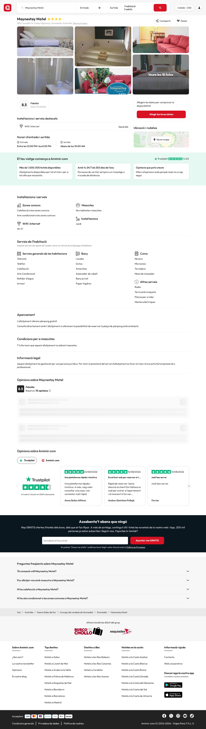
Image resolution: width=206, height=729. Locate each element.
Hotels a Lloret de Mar (56, 663)
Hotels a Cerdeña (93, 669)
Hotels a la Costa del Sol (134, 689)
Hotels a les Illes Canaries (97, 663)
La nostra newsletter (23, 663)
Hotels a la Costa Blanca (134, 663)
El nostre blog (19, 676)
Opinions (17, 669)
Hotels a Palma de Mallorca (59, 676)
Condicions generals (23, 723)
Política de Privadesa (136, 547)
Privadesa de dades (48, 723)
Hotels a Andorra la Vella (57, 669)
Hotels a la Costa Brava (134, 669)
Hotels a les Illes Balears (97, 657)
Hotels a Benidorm (54, 689)
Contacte (169, 657)
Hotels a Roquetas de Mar (58, 682)
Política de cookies (74, 723)
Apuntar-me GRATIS (147, 540)
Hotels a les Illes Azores (96, 676)
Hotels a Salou (52, 657)
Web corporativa (173, 663)
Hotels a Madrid (52, 702)
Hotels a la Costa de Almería (137, 695)
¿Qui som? (17, 657)
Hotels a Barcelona (54, 695)
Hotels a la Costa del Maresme (138, 682)
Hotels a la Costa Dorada (135, 676)
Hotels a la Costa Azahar (135, 657)
